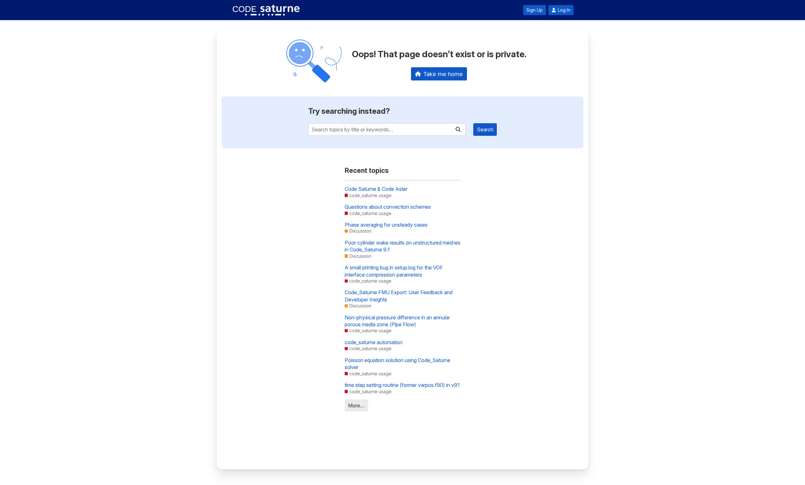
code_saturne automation (373, 342)
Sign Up (534, 10)
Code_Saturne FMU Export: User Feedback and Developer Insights (398, 295)
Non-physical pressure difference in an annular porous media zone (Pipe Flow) (397, 321)
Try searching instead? (349, 111)
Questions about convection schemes (388, 207)
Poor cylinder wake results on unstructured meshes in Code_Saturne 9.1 (402, 246)
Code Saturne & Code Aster (376, 189)
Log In (564, 10)
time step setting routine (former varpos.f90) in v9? (402, 385)
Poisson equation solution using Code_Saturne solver (397, 363)
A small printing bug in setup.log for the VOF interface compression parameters (394, 271)
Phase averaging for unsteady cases (386, 225)
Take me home (443, 73)
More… (356, 405)
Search (485, 129)
